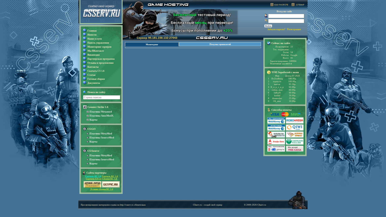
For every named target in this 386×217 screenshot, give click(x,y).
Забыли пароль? (276, 29)
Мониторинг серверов (99, 46)
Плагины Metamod (100, 111)
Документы (93, 83)
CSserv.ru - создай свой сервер (207, 205)
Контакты (93, 67)
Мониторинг (152, 44)
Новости (91, 34)
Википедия (93, 54)
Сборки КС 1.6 (109, 178)
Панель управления (98, 42)
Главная (92, 30)
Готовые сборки (96, 79)
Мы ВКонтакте (95, 50)
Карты (93, 119)
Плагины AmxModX (101, 115)
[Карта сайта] (297, 5)
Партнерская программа (101, 58)
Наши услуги (94, 38)
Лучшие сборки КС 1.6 (101, 189)
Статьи (91, 75)
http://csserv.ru (126, 205)
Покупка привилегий (220, 44)
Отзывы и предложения (100, 62)
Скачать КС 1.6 (93, 176)
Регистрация (294, 29)
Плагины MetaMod (100, 133)
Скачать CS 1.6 (95, 71)
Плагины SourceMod (101, 137)
